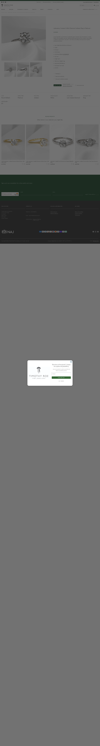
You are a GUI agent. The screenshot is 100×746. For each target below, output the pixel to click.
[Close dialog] (71, 362)
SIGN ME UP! (61, 377)
